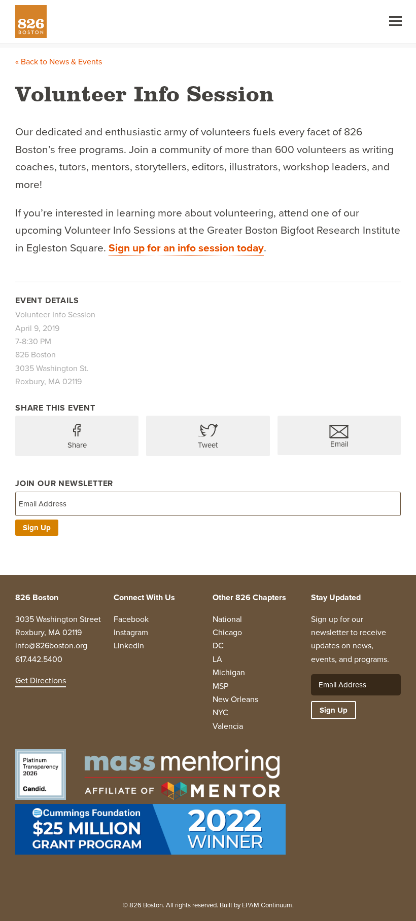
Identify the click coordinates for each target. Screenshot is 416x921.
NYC (220, 712)
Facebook (131, 619)
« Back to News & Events (58, 61)
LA (217, 659)
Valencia (228, 726)
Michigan (229, 672)
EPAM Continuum (267, 905)
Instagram (131, 632)
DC (218, 645)
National (227, 619)
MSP (220, 686)
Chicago (227, 632)
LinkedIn (129, 645)
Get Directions (40, 680)
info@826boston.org (51, 645)
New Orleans (235, 699)
